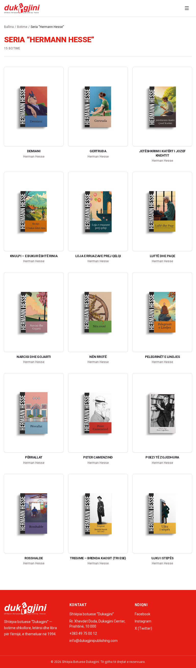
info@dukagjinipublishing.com (93, 641)
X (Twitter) (143, 628)
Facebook (142, 614)
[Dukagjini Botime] (22, 8)
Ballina (9, 27)
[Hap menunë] (187, 8)
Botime (22, 27)
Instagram (143, 621)
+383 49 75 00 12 (83, 633)
